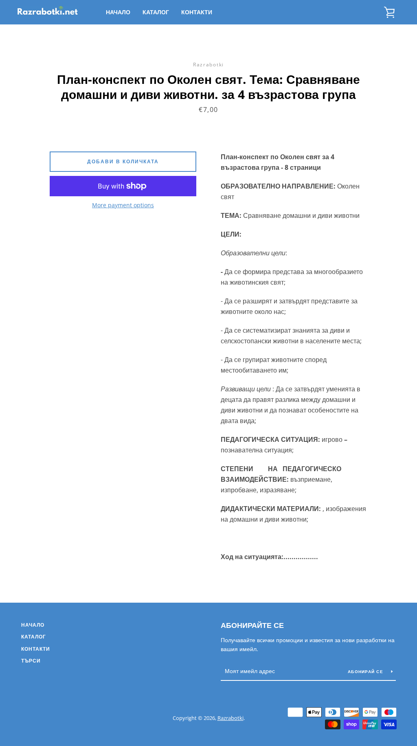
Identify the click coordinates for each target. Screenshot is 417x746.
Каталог (156, 12)
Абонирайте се (252, 625)
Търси (31, 660)
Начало (118, 12)
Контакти (196, 12)
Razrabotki (230, 718)
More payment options (123, 205)
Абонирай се (366, 671)
